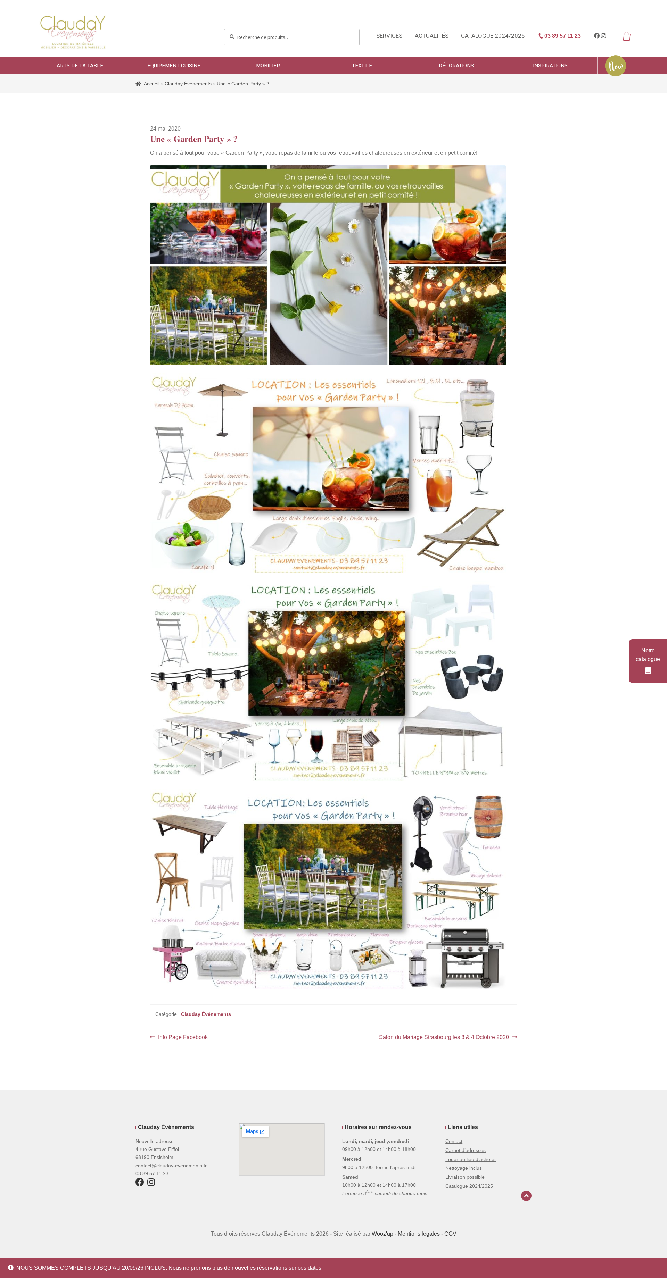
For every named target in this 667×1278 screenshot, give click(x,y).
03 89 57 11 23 (562, 36)
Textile (362, 65)
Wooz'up (382, 1234)
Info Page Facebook (183, 1038)
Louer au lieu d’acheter (470, 1159)
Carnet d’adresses (465, 1150)
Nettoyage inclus (463, 1168)
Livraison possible (465, 1177)
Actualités (431, 36)
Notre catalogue (648, 655)
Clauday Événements (188, 83)
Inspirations (550, 65)
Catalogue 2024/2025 (493, 36)
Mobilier (268, 65)
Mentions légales (419, 1234)
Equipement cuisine (173, 65)
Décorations (456, 65)
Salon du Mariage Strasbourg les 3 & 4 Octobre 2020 (444, 1038)
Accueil (151, 83)
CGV (450, 1234)
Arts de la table (80, 65)
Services (389, 36)
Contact (453, 1141)
